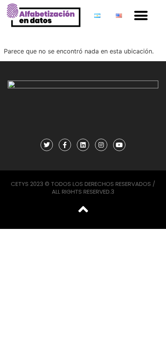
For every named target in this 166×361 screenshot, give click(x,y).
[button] (141, 16)
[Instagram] (101, 145)
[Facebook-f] (65, 145)
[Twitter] (47, 145)
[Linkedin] (83, 145)
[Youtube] (119, 145)
